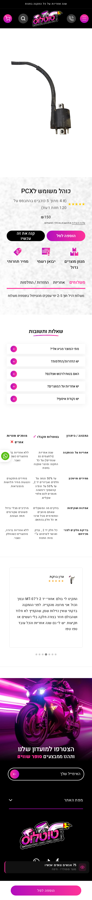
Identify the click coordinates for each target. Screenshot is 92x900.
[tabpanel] (46, 608)
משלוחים (77, 282)
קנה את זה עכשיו (26, 236)
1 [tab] (55, 654)
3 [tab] (49, 654)
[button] (84, 18)
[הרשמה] (14, 774)
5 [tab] (43, 654)
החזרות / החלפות (34, 282)
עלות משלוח (78, 223)
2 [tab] (52, 654)
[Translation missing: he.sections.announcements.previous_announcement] (80, 4)
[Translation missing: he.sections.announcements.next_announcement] (12, 4)
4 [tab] (46, 654)
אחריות (59, 282)
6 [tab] (39, 654)
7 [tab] (36, 654)
